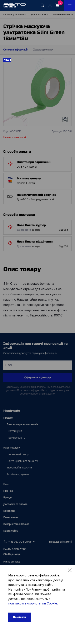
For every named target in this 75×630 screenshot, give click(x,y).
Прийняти (19, 617)
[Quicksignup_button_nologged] (50, 5)
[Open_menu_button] (69, 5)
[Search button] (42, 5)
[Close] (69, 570)
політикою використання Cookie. (33, 603)
